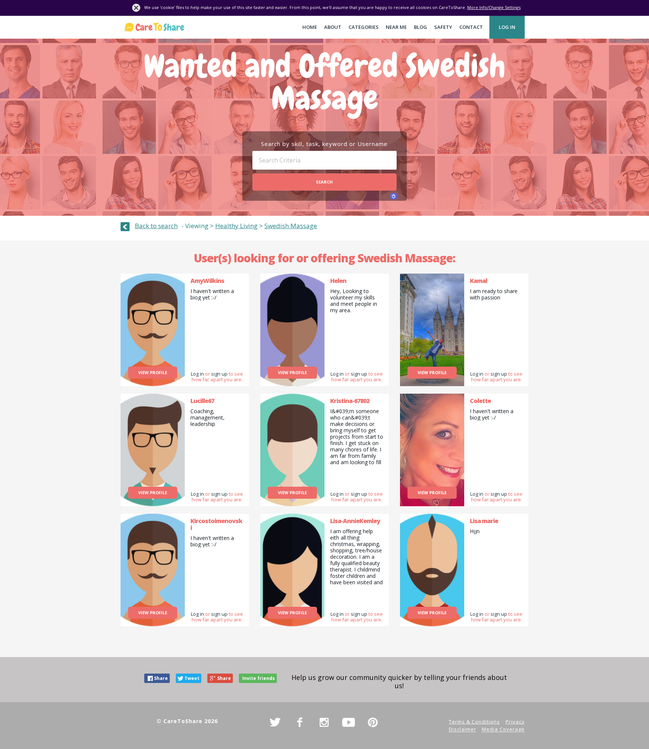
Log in (197, 373)
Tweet (191, 678)
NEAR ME (396, 27)
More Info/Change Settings (494, 7)
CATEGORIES (364, 27)
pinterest (373, 722)
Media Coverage (503, 729)
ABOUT (332, 27)
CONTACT (471, 27)
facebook (299, 722)
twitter (275, 722)
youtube (348, 722)
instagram (324, 722)
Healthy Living (236, 225)
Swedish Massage (290, 225)
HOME (309, 27)
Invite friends (258, 678)
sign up (219, 373)
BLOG (420, 27)
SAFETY (443, 27)
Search (324, 182)
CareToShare (154, 27)
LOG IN (507, 27)
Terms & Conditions (474, 721)
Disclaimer (462, 729)
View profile (152, 372)
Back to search (156, 225)
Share (161, 678)
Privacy (515, 721)
